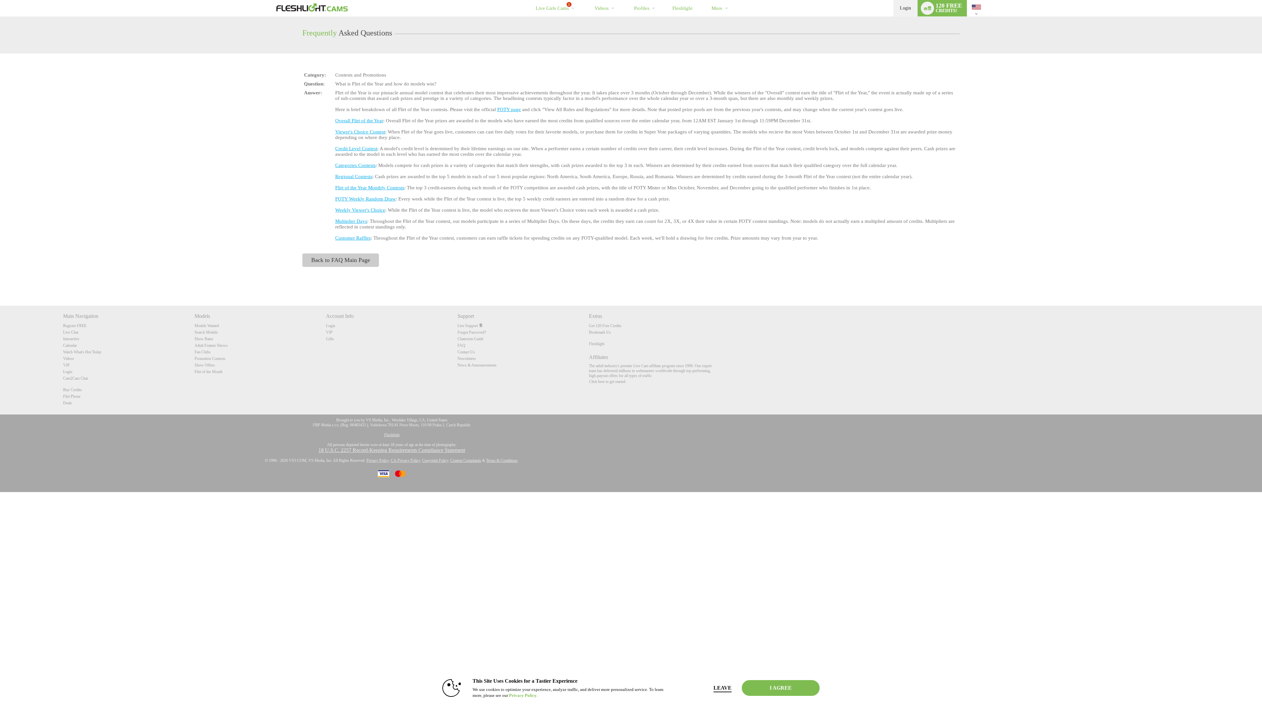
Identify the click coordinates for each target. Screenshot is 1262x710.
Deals (67, 403)
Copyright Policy (435, 460)
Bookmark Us (600, 332)
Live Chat (70, 332)
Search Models (206, 332)
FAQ (461, 345)
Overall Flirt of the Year (359, 120)
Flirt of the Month (208, 371)
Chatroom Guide (470, 339)
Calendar (70, 345)
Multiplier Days (351, 221)
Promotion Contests (210, 358)
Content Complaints (465, 460)
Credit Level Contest (356, 148)
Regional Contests (353, 176)
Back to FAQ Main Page (340, 260)
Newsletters (466, 358)
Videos (602, 8)
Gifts (330, 339)
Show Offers (205, 365)
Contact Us (466, 352)
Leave (722, 688)
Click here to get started (607, 381)
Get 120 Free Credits (605, 325)
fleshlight (682, 8)
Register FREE (74, 325)
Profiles (641, 8)
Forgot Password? (471, 332)
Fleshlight (596, 344)
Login (905, 8)
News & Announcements (477, 365)
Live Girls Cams (553, 7)
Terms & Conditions (502, 460)
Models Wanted (207, 325)
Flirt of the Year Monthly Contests (369, 187)
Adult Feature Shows (211, 345)
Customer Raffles (353, 238)
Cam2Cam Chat (75, 378)
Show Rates (204, 339)
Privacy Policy (377, 460)
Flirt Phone (72, 396)
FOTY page (509, 109)
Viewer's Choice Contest (360, 131)
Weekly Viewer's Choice (360, 210)
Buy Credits (72, 390)
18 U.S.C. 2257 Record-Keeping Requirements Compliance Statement (391, 450)
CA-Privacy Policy (405, 460)
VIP (66, 365)
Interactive (71, 339)
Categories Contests (355, 165)
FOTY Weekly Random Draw (365, 198)
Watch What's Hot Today (82, 352)
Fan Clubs (203, 352)
